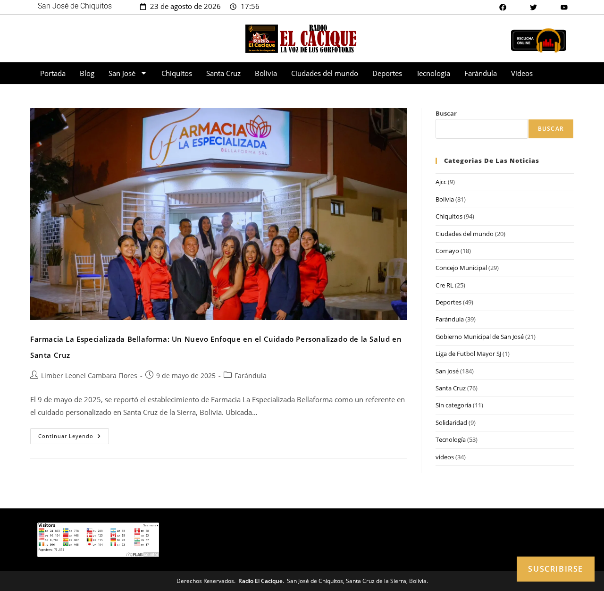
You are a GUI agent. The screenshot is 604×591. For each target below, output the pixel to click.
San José (122, 73)
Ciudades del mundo (324, 73)
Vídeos (522, 73)
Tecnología (433, 73)
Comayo (447, 250)
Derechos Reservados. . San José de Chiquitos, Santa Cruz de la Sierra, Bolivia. (302, 581)
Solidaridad (451, 422)
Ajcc (441, 181)
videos (445, 457)
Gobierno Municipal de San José (480, 336)
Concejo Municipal (461, 267)
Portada (53, 73)
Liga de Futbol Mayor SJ (468, 353)
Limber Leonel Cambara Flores (89, 375)
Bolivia (266, 73)
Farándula (480, 73)
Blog (87, 73)
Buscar (446, 113)
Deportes (387, 73)
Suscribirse (555, 569)
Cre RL (444, 285)
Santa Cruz (223, 73)
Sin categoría (453, 405)
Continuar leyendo (73, 433)
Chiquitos (176, 73)
